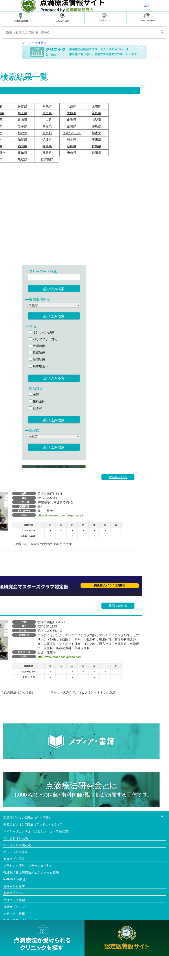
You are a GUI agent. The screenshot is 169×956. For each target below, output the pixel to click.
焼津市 (47, 139)
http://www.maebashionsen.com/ (60, 657)
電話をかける (118, 477)
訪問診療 (38, 359)
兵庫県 (71, 106)
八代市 (47, 106)
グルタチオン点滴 (15, 838)
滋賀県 (22, 139)
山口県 (47, 119)
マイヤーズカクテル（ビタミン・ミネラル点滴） (37, 831)
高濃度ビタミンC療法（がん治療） (27, 817)
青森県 (71, 153)
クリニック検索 (148, 20)
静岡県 (96, 153)
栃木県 (96, 133)
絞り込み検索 (53, 289)
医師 (35, 394)
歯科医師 (38, 401)
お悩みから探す (63, 21)
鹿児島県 (47, 159)
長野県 (47, 153)
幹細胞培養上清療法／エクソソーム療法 (31, 872)
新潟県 (22, 133)
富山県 (22, 119)
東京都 (47, 133)
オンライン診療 (43, 332)
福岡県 (22, 146)
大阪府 (71, 113)
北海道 (96, 106)
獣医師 (37, 408)
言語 (146, 5)
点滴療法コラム (105, 20)
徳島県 (96, 126)
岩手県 (22, 126)
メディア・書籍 (14, 913)
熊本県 (71, 139)
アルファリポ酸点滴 (17, 845)
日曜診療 (38, 353)
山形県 (71, 119)
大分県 (47, 113)
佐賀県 (22, 106)
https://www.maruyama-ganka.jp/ (60, 515)
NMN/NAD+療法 (14, 879)
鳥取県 (22, 159)
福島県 (47, 146)
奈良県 (96, 113)
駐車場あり (40, 366)
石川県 (96, 139)
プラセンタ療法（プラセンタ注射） (28, 865)
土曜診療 (38, 346)
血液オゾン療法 (14, 859)
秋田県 (71, 146)
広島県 (71, 126)
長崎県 (22, 153)
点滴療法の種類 (21, 21)
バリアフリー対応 (44, 339)
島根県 (47, 126)
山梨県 (96, 119)
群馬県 (96, 146)
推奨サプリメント (15, 907)
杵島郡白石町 (71, 133)
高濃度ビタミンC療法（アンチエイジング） (33, 824)
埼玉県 (22, 113)
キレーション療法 (15, 852)
